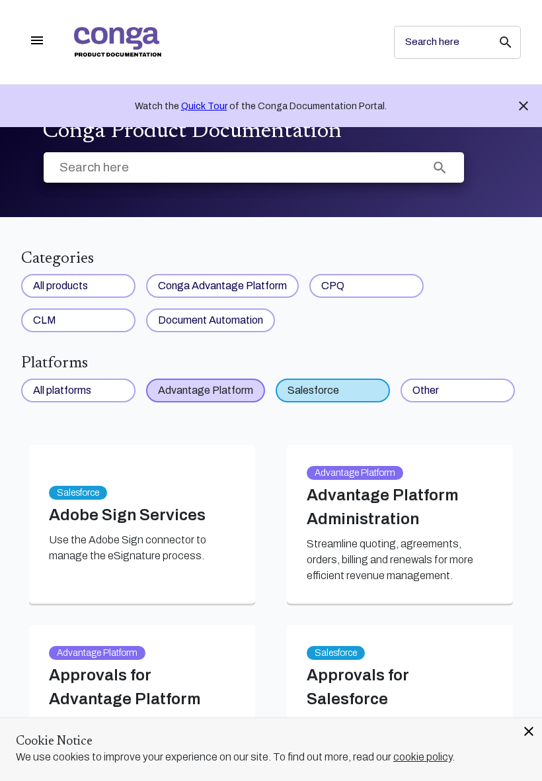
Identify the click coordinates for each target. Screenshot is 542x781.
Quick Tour (204, 106)
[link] (223, 42)
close (529, 731)
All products (60, 285)
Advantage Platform (205, 390)
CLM (44, 320)
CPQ (332, 285)
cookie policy (422, 756)
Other (425, 390)
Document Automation (210, 320)
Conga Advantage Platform (222, 285)
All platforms (62, 390)
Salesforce (313, 390)
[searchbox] (496, 42)
